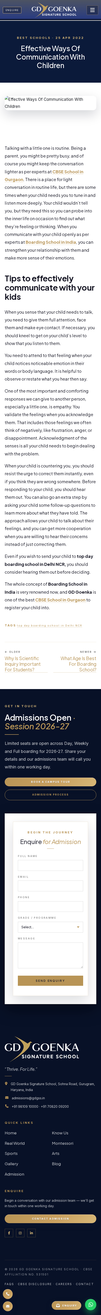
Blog (56, 1163)
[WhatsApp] (90, 1304)
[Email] (8, 1306)
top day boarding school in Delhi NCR (49, 625)
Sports (11, 1153)
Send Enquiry (50, 980)
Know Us (60, 1132)
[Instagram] (20, 1233)
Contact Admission (50, 1218)
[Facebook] (9, 1233)
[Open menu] (92, 10)
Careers (64, 1284)
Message (26, 938)
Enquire (12, 10)
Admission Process (50, 794)
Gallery (11, 1163)
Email (23, 876)
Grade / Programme (37, 917)
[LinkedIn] (31, 1233)
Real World (15, 1143)
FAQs (9, 1284)
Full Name (28, 856)
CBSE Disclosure (35, 1284)
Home (11, 1132)
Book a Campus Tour (50, 781)
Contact (85, 1284)
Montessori (62, 1143)
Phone (24, 897)
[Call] (8, 1294)
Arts (55, 1153)
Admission (14, 1174)
